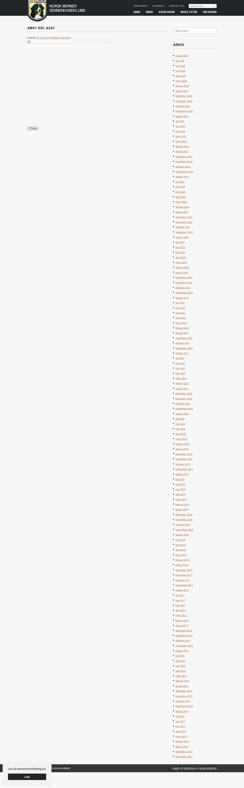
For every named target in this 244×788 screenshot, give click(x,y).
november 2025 (183, 101)
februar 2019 (182, 504)
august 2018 (182, 534)
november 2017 (183, 575)
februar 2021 (182, 383)
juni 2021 (180, 363)
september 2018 (184, 529)
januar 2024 (181, 212)
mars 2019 (181, 499)
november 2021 (183, 338)
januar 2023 (181, 272)
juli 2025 (179, 121)
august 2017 (182, 590)
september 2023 (184, 232)
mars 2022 (181, 323)
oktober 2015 (182, 701)
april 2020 (180, 433)
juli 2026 (179, 60)
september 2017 (184, 585)
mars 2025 (181, 141)
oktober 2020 (182, 403)
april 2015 (180, 731)
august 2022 (182, 297)
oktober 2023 (182, 227)
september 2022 (184, 292)
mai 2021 (180, 368)
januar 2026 (181, 91)
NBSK (149, 12)
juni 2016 (180, 660)
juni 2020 (180, 423)
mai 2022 (180, 312)
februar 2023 (182, 267)
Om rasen (210, 12)
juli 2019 (179, 479)
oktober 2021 (182, 343)
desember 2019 (183, 454)
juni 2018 (180, 539)
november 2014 (183, 756)
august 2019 (182, 474)
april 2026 (180, 75)
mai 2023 (180, 252)
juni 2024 (180, 186)
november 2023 (183, 222)
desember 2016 (183, 630)
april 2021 (180, 373)
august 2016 (182, 650)
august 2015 (182, 711)
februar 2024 (182, 207)
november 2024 (183, 161)
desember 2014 (183, 751)
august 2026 (182, 55)
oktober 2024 (182, 166)
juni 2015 (180, 721)
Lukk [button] (27, 776)
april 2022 (180, 317)
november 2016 (183, 635)
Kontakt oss (176, 5)
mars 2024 (181, 201)
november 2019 (183, 459)
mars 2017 (181, 615)
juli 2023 (179, 242)
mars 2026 (181, 80)
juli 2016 (179, 655)
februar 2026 (182, 85)
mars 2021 (181, 378)
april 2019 (180, 494)
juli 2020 (179, 418)
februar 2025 (182, 146)
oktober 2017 (182, 580)
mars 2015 (181, 736)
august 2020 (182, 413)
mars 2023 (181, 262)
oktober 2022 (182, 287)
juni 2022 (180, 307)
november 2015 (183, 696)
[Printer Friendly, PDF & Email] (32, 128)
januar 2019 (181, 509)
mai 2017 (180, 605)
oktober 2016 (182, 640)
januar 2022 (181, 333)
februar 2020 (182, 444)
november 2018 (183, 519)
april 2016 (180, 671)
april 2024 (180, 196)
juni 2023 (180, 247)
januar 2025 (181, 151)
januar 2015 (181, 746)
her (44, 768)
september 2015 (184, 706)
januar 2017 (181, 625)
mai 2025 (180, 131)
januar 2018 (181, 564)
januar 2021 (181, 388)
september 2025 (184, 111)
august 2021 (182, 353)
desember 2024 (183, 156)
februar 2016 (182, 680)
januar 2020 (181, 448)
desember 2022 (183, 277)
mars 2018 (181, 555)
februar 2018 (182, 560)
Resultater (189, 12)
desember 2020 (183, 393)
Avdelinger (167, 12)
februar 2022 (182, 328)
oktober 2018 (182, 524)
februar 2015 (182, 741)
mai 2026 (180, 70)
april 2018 (180, 549)
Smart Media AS (208, 768)
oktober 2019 (182, 464)
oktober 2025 (182, 106)
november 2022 (183, 282)
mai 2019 (180, 489)
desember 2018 (183, 514)
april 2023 (180, 257)
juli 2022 (179, 302)
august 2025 (182, 116)
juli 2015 (179, 716)
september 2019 (184, 469)
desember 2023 (183, 217)
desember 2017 (183, 570)
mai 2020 (180, 428)
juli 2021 (179, 358)
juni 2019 (180, 484)
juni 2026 (180, 65)
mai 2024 (180, 191)
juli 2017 (179, 595)
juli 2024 (179, 181)
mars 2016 (181, 675)
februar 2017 (182, 620)
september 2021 (184, 348)
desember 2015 (183, 691)
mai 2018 (180, 544)
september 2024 (184, 171)
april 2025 (180, 136)
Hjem (136, 12)
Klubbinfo (158, 5)
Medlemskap (141, 5)
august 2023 (182, 237)
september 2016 (184, 645)
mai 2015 (180, 726)
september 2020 (184, 408)
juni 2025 (180, 126)
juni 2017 (180, 600)
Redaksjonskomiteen (61, 37)
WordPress (190, 768)
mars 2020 (181, 439)
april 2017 (180, 610)
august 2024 (182, 176)
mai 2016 (180, 665)
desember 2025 (183, 96)
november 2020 (183, 398)
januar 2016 (181, 686)
